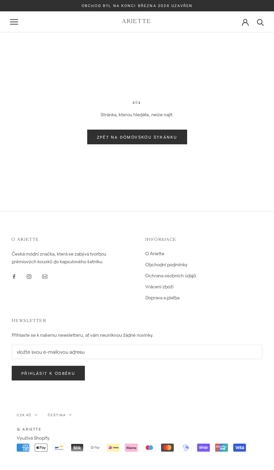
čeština (57, 415)
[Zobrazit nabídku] (14, 22)
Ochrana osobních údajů (170, 275)
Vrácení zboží (159, 286)
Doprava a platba (162, 297)
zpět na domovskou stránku (137, 137)
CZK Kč (24, 415)
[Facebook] (14, 276)
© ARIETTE (29, 429)
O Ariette (154, 253)
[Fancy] (45, 276)
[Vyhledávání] (260, 21)
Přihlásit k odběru (48, 373)
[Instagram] (29, 276)
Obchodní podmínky (166, 264)
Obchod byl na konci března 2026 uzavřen (137, 5)
